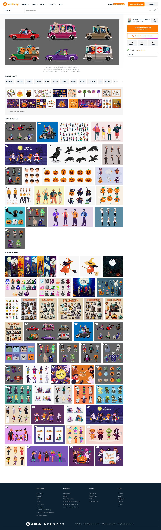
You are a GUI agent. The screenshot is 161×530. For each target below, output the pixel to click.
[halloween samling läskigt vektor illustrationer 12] (48, 309)
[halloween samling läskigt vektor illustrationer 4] (114, 309)
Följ (155, 21)
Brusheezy (40, 493)
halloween (9, 81)
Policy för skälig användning (125, 524)
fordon (107, 81)
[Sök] (150, 10)
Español (120, 496)
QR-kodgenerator (42, 515)
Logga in (151, 4)
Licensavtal (66, 493)
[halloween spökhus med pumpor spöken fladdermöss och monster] (113, 266)
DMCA (65, 496)
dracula (55, 81)
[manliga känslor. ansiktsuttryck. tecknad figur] (32, 176)
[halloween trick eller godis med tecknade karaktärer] (109, 176)
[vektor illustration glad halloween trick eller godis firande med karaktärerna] (37, 374)
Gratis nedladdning (143, 28)
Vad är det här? (141, 50)
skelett (82, 81)
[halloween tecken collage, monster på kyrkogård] (30, 266)
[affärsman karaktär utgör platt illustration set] (112, 154)
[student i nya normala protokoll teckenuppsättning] (70, 217)
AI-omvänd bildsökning (44, 510)
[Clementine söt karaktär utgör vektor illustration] (109, 195)
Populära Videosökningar (71, 507)
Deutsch (120, 501)
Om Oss (91, 499)
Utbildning (40, 504)
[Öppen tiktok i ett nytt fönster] (57, 524)
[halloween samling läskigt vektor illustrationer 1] (29, 309)
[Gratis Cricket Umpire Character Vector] (109, 217)
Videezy (39, 499)
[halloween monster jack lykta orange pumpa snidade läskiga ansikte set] (68, 176)
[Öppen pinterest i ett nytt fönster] (54, 524)
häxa (47, 81)
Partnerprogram (68, 499)
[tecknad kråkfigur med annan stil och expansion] (74, 154)
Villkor (103, 524)
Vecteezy (39, 496)
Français (120, 504)
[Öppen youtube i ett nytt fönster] (63, 524)
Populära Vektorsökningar (71, 501)
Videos (42, 4)
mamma (64, 81)
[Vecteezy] (10, 4)
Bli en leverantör (94, 501)
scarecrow (92, 81)
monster (19, 81)
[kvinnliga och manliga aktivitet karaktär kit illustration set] (74, 132)
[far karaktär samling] (49, 195)
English (120, 493)
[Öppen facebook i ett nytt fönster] (45, 524)
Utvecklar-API (41, 507)
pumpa (73, 81)
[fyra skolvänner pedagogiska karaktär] (107, 132)
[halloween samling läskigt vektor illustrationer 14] (93, 309)
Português (121, 499)
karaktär (38, 81)
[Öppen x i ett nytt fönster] (60, 524)
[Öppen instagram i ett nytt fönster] (48, 524)
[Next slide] (120, 81)
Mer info (131, 54)
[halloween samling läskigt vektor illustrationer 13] (14, 331)
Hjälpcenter (92, 493)
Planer (110, 4)
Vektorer (24, 4)
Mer (60, 4)
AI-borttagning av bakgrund (45, 512)
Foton (34, 4)
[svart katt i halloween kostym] (80, 195)
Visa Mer (116, 103)
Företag (39, 501)
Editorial (51, 4)
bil (100, 81)
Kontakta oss (93, 496)
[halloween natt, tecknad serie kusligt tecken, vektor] (84, 287)
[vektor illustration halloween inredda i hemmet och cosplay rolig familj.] (43, 394)
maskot (29, 81)
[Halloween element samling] (15, 217)
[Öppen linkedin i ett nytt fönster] (51, 524)
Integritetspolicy (111, 524)
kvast (116, 81)
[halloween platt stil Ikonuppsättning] (12, 309)
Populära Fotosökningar (70, 504)
